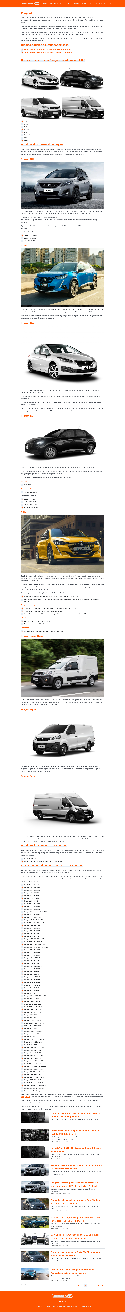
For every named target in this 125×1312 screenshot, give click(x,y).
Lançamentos (75, 3)
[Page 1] (78, 1285)
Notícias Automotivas (54, 3)
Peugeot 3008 (27, 323)
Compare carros (92, 3)
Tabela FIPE (103, 3)
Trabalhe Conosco (72, 1306)
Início (45, 3)
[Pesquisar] (110, 3)
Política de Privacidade (59, 1306)
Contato (48, 1306)
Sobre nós (41, 1306)
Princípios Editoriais (86, 1306)
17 (99, 1285)
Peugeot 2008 (27, 159)
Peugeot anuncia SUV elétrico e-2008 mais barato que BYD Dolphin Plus (47, 49)
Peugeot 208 (27, 416)
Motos (66, 3)
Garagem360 (25, 1097)
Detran (83, 3)
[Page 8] (102, 1285)
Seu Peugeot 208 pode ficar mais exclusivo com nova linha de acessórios (48, 52)
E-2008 (24, 245)
